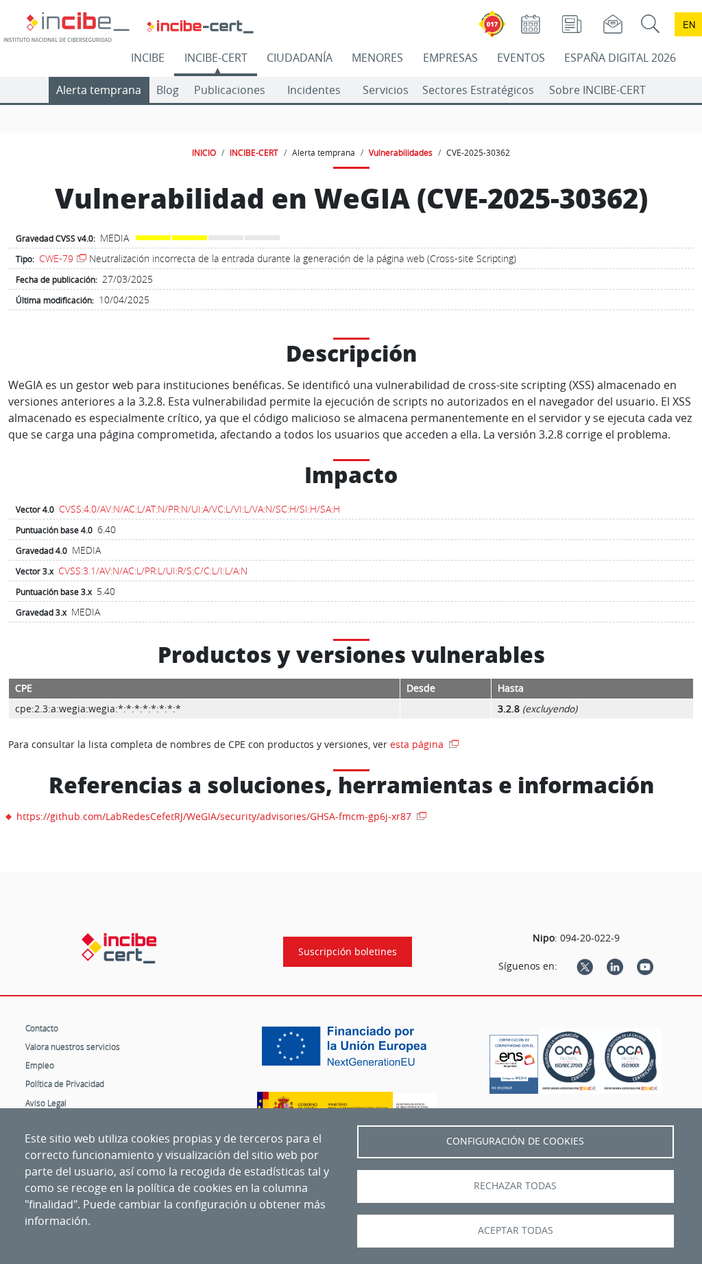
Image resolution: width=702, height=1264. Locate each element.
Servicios (386, 89)
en (689, 24)
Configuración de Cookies (515, 1141)
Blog (167, 89)
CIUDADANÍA (299, 57)
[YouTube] (645, 966)
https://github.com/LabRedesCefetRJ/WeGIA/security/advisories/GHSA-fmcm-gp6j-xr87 (215, 816)
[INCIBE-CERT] (119, 948)
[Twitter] (585, 966)
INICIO (204, 152)
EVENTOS (521, 57)
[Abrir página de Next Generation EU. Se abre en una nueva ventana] (347, 1051)
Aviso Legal (45, 1102)
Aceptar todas (515, 1230)
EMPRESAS (450, 57)
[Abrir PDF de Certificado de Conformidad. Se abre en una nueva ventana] (513, 1061)
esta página (418, 744)
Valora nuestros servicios (72, 1046)
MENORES (377, 57)
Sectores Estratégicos (478, 89)
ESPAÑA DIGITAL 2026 (620, 57)
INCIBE (148, 57)
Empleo (39, 1065)
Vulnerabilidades (401, 152)
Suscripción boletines (347, 952)
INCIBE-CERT (215, 57)
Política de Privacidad (64, 1083)
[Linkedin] (615, 966)
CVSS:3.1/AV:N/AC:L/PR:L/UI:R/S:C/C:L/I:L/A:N (152, 570)
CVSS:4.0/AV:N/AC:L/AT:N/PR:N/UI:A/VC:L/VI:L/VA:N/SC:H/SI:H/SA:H (199, 508)
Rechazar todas (515, 1186)
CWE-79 (56, 258)
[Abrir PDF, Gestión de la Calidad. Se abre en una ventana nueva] (631, 1061)
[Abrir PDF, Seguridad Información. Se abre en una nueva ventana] (569, 1061)
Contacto (41, 1027)
